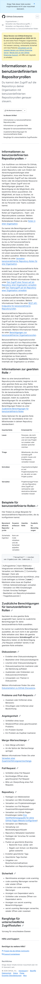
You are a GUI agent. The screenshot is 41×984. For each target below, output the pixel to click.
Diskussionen (9, 651)
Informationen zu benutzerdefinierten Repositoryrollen (15, 155)
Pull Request (9, 768)
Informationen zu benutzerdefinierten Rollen (21, 29)
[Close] (34, 3)
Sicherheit (7, 873)
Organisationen (11, 21)
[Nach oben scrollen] (36, 979)
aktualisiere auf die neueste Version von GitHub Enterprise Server (18, 50)
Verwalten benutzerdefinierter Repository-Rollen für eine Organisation (19, 261)
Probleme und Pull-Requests (17, 695)
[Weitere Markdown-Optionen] (25, 110)
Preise (22, 973)
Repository (8, 792)
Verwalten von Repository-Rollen (17, 26)
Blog (25, 975)
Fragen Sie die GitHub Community (16, 951)
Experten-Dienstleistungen (12, 975)
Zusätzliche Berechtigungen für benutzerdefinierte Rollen (20, 607)
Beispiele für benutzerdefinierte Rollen (18, 504)
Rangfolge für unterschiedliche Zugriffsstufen (13, 922)
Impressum (23, 971)
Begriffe (33, 971)
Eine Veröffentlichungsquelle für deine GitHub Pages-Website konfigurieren (21, 818)
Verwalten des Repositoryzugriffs (17, 24)
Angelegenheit (10, 716)
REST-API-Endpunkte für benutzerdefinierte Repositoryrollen (19, 306)
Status (15, 973)
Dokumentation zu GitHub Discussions (18, 688)
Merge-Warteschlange (14, 740)
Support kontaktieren (12, 954)
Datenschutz (6, 973)
